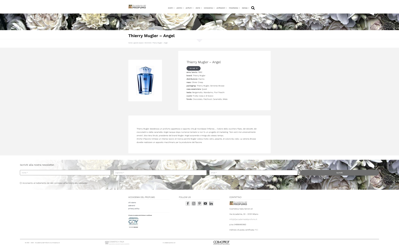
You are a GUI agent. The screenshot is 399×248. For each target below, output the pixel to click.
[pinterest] (199, 203)
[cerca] (253, 8)
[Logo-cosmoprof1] (228, 240)
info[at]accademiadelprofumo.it (243, 219)
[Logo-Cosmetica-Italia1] (117, 241)
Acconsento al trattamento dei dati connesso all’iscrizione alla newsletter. (55, 183)
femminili (148, 43)
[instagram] (193, 203)
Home (130, 43)
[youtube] (205, 203)
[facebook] (187, 203)
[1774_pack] (145, 80)
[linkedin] (211, 203)
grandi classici (138, 43)
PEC (256, 230)
